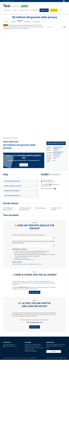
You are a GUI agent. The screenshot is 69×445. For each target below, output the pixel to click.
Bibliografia (36, 22)
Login (12, 1)
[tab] (21, 181)
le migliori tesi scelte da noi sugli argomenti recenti (29, 264)
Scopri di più (34, 327)
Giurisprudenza (56, 155)
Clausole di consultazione (12, 190)
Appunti (15, 10)
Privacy (51, 358)
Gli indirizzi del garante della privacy (19, 146)
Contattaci (55, 358)
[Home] (16, 6)
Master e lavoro (24, 10)
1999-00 (55, 150)
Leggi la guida (35, 292)
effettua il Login (19, 28)
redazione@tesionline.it (49, 181)
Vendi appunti (35, 10)
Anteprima (27, 22)
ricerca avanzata (24, 257)
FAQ (48, 358)
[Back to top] (66, 442)
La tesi (6, 22)
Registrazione (8, 1)
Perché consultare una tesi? (12, 186)
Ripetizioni (54, 10)
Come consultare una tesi (12, 181)
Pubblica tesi (44, 10)
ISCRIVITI (53, 351)
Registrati (26, 28)
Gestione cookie (62, 358)
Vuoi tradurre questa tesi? (12, 195)
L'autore (13, 22)
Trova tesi (7, 10)
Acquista (24, 165)
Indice (20, 22)
